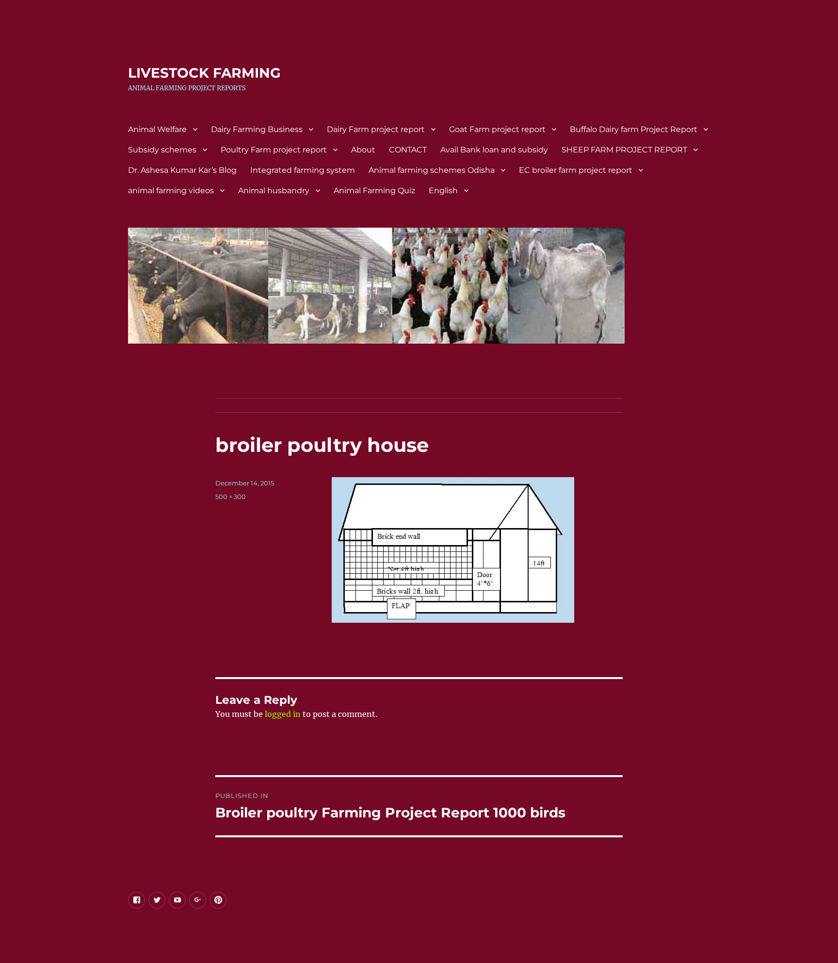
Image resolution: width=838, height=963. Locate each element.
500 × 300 (230, 496)
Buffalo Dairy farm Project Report (633, 129)
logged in (283, 714)
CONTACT (408, 149)
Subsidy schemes (162, 149)
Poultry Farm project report (274, 149)
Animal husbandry (273, 190)
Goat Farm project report (497, 129)
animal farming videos (171, 190)
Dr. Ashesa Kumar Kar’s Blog (182, 170)
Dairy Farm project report (376, 129)
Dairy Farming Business (257, 129)
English (443, 190)
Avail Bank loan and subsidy (494, 149)
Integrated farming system (302, 170)
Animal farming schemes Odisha (432, 170)
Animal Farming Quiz (374, 190)
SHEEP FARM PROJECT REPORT (624, 149)
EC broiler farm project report (575, 170)
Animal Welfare (157, 129)
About (363, 149)
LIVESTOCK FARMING (204, 73)
